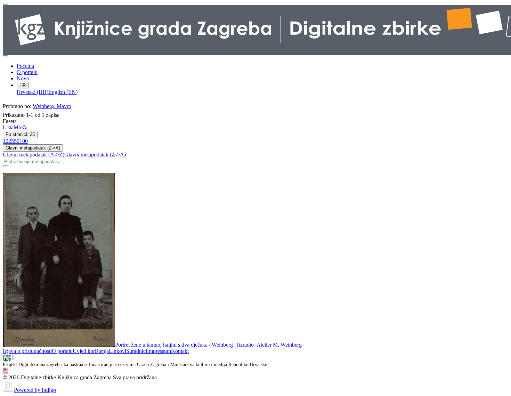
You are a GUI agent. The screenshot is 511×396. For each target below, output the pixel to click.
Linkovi (117, 351)
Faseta (10, 121)
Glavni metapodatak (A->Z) (33, 154)
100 (23, 141)
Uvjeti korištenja (91, 351)
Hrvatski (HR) (32, 92)
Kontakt (180, 351)
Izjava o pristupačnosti (27, 351)
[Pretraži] (5, 166)
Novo (23, 78)
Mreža (20, 127)
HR (22, 85)
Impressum (159, 351)
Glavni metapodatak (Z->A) (33, 148)
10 (5, 141)
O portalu (27, 72)
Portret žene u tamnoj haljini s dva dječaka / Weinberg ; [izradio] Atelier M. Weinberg (208, 345)
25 (11, 141)
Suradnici (136, 351)
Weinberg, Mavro (52, 106)
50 (16, 141)
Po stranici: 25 (20, 134)
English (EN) (63, 92)
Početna (25, 66)
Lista (8, 127)
